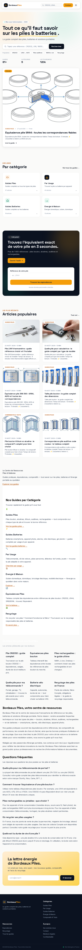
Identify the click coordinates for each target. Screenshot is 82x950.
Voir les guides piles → (15, 526)
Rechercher (56, 46)
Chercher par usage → (15, 566)
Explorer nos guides (11, 484)
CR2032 (14, 53)
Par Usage (47, 908)
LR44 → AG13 (25, 53)
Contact (68, 5)
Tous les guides (8, 934)
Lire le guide (10, 143)
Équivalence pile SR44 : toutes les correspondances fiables (40, 132)
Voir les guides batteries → (16, 546)
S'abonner (67, 878)
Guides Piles (47, 905)
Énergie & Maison (49, 914)
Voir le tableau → (12, 605)
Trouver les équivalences (41, 282)
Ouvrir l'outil (15, 260)
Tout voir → (75, 315)
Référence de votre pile (19, 271)
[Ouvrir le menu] (76, 5)
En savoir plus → (12, 625)
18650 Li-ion (50, 53)
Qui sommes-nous (49, 928)
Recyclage (61, 53)
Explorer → (10, 585)
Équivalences (7, 928)
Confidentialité (48, 937)
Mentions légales (49, 934)
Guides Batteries (49, 911)
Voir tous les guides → (71, 168)
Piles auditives (37, 53)
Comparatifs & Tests (50, 917)
